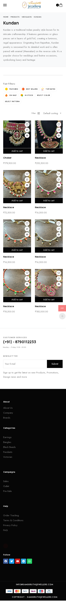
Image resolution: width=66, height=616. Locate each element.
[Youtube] (17, 561)
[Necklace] (49, 134)
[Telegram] (23, 561)
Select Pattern (12, 101)
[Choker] (17, 134)
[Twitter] (11, 561)
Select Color (43, 95)
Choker (7, 157)
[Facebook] (5, 561)
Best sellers (31, 89)
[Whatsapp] (29, 561)
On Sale (13, 95)
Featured (13, 89)
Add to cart (17, 151)
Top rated (50, 89)
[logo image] (31, 5)
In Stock (29, 95)
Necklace (40, 157)
